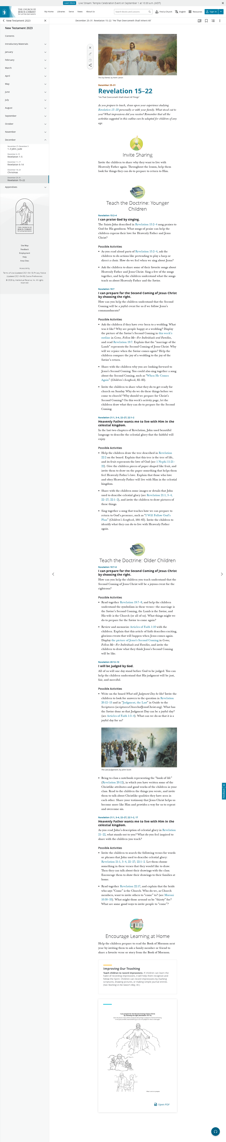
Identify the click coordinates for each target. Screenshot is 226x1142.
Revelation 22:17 (130, 886)
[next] (222, 574)
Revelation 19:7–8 (107, 567)
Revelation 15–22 (125, 90)
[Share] (90, 65)
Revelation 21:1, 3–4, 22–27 (112, 417)
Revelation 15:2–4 (107, 215)
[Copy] (90, 60)
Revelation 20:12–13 (108, 662)
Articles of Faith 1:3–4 (121, 716)
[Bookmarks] (206, 20)
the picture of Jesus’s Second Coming (135, 640)
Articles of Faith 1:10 (143, 627)
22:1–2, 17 (133, 817)
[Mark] (90, 53)
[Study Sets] (199, 20)
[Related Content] (213, 20)
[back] (3, 20)
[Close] (90, 47)
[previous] (53, 574)
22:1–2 (131, 417)
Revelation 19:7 (106, 289)
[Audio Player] (215, 1131)
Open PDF (164, 1104)
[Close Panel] (45, 20)
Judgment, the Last (135, 702)
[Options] (220, 20)
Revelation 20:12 (112, 782)
